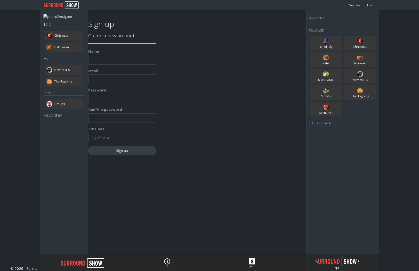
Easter (326, 63)
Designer (65, 16)
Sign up (354, 5)
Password (97, 90)
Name (93, 51)
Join (252, 266)
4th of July (325, 47)
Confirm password (105, 109)
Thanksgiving (63, 81)
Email (93, 70)
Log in (371, 5)
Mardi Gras (325, 80)
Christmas (61, 35)
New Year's (62, 70)
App (337, 268)
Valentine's (325, 113)
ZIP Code (96, 128)
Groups (59, 104)
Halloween (61, 47)
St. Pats (326, 96)
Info (167, 266)
